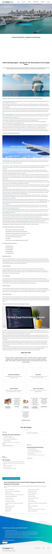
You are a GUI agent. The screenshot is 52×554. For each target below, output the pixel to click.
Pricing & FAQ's (35, 1)
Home (18, 1)
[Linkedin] (49, 549)
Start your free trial (26, 24)
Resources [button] (43, 1)
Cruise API (23, 1)
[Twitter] (47, 549)
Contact (48, 1)
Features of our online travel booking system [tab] (12, 478)
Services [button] (29, 1)
